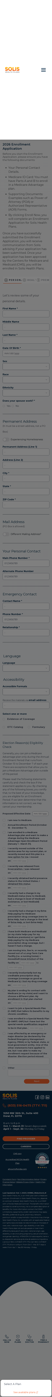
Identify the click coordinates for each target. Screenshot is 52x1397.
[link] (26, 1392)
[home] (21, 70)
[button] (43, 70)
